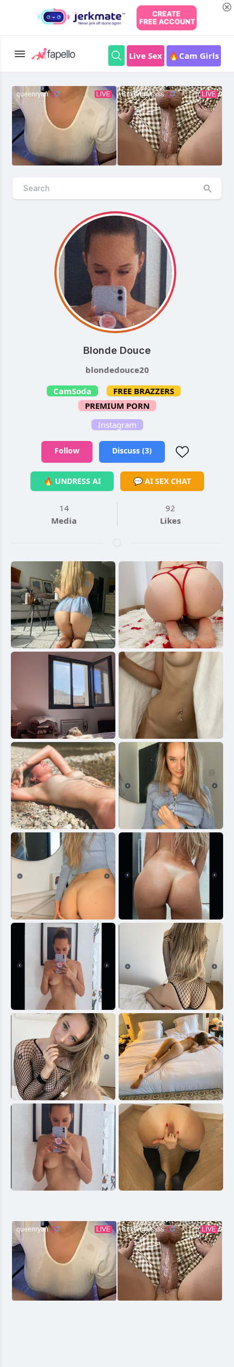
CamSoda (72, 390)
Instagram (117, 424)
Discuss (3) (132, 450)
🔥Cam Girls (194, 55)
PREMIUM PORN (117, 405)
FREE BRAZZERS (143, 390)
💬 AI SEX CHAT (162, 481)
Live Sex (145, 55)
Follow (66, 450)
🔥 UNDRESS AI (72, 481)
